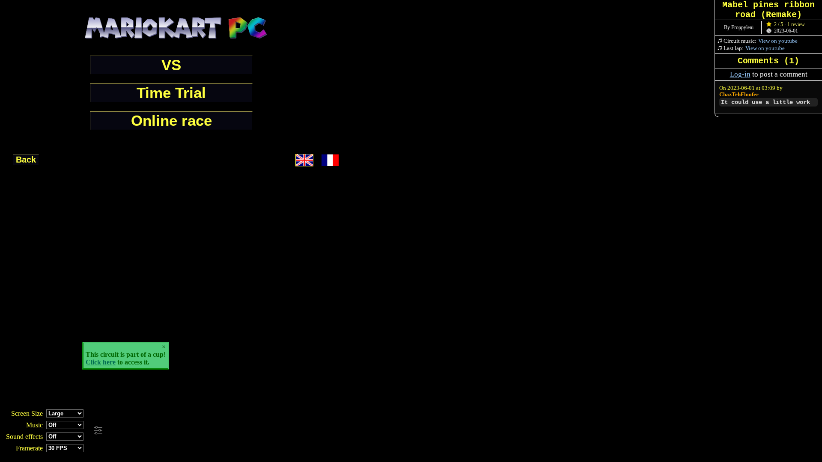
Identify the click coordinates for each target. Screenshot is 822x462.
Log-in (740, 74)
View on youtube (778, 41)
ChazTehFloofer (739, 95)
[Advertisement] (232, 431)
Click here (101, 362)
